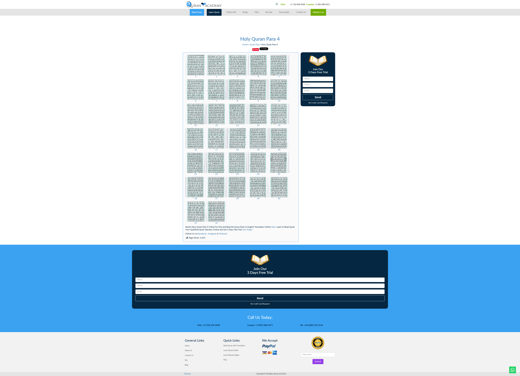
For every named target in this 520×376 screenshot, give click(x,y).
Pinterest (223, 234)
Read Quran (197, 12)
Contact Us (301, 12)
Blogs (245, 12)
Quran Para (254, 45)
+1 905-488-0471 (322, 4)
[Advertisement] (232, 27)
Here (273, 227)
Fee (186, 360)
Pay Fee (268, 12)
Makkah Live (318, 12)
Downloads (284, 12)
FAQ (257, 12)
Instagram (212, 234)
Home (245, 45)
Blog (186, 365)
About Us (188, 350)
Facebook (202, 234)
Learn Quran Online (230, 350)
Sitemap (187, 374)
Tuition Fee (231, 12)
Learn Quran (214, 12)
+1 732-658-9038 (297, 4)
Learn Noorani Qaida (231, 355)
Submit (318, 361)
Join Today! (247, 230)
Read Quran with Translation (234, 346)
